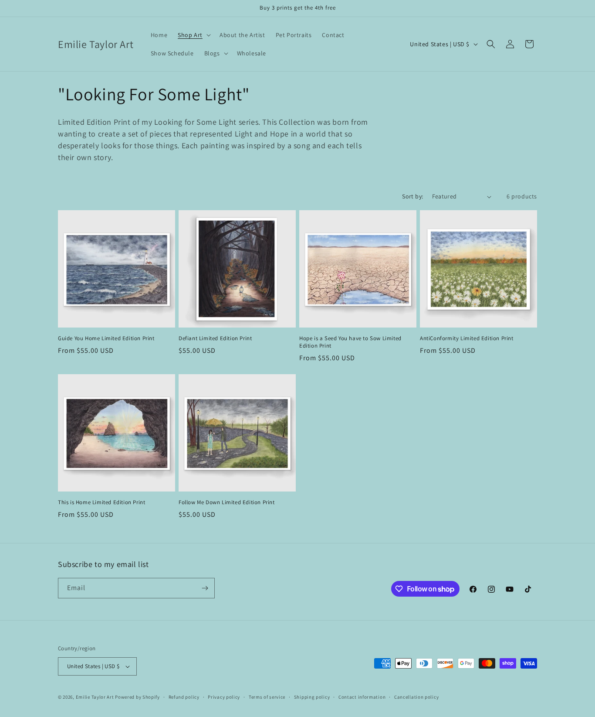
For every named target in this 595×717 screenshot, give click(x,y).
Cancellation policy (416, 697)
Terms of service (267, 697)
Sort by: (412, 196)
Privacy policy (224, 697)
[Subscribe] (204, 588)
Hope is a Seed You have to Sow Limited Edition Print (350, 342)
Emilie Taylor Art (95, 697)
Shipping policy (312, 697)
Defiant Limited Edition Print (215, 338)
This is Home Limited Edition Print (101, 502)
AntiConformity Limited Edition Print (467, 338)
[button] (193, 35)
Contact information (361, 697)
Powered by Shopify (137, 697)
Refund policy (184, 697)
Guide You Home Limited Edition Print (106, 338)
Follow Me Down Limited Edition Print (227, 502)
